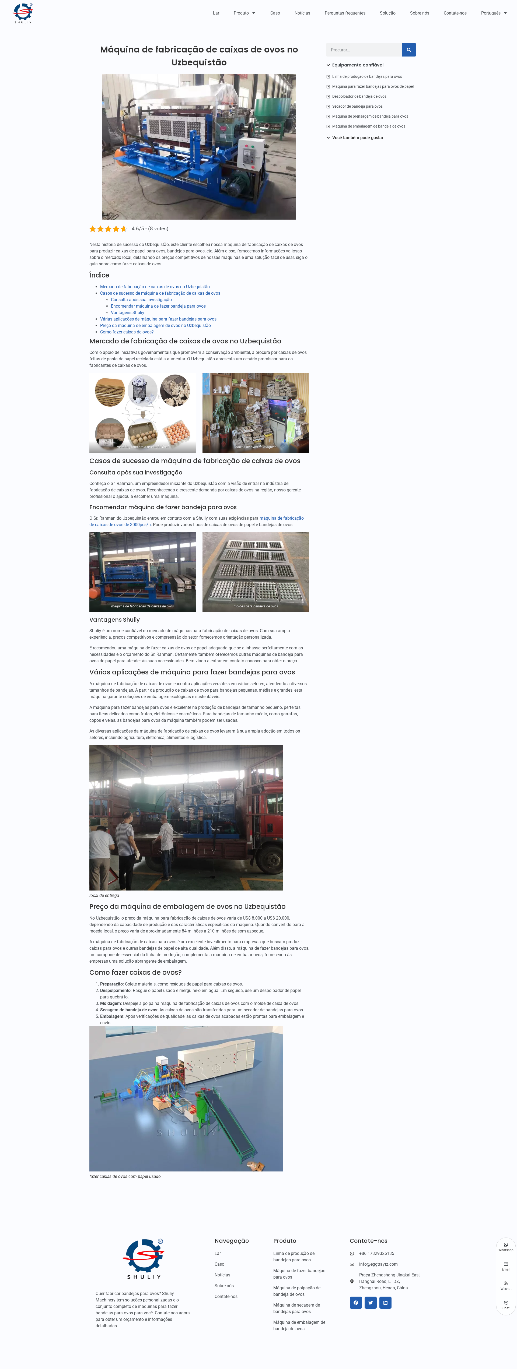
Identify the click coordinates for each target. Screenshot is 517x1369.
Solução (388, 13)
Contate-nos (455, 13)
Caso (275, 13)
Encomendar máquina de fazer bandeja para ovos (158, 306)
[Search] (409, 50)
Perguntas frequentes (345, 13)
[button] (356, 1303)
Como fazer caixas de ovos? (127, 332)
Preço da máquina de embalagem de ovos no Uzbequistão (155, 325)
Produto (241, 13)
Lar (216, 13)
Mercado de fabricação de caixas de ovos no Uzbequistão (155, 286)
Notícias (302, 13)
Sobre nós (419, 13)
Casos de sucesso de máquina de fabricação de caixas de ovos (160, 293)
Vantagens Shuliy (127, 312)
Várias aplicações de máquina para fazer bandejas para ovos (158, 319)
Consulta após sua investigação (141, 299)
